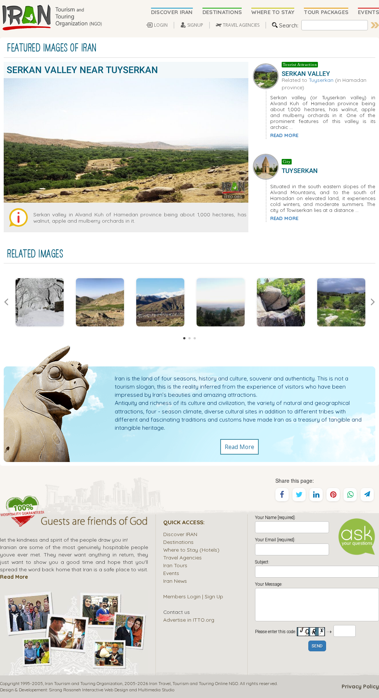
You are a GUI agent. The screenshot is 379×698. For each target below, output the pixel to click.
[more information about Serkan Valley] (267, 75)
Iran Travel (160, 683)
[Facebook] (282, 494)
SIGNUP (195, 25)
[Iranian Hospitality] (74, 522)
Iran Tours (175, 565)
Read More (239, 447)
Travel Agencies (182, 557)
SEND (317, 646)
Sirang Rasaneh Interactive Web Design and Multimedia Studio (111, 689)
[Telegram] (367, 494)
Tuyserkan (321, 80)
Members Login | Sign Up (193, 596)
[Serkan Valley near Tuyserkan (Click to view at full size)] (39, 302)
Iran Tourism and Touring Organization (84, 683)
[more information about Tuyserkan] (267, 166)
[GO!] (375, 25)
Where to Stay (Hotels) (191, 549)
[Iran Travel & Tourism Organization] (52, 17)
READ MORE (284, 135)
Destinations (178, 542)
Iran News (175, 581)
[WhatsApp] (350, 494)
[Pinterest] (333, 494)
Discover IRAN (180, 534)
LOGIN (161, 25)
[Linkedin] (316, 494)
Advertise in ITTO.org (188, 619)
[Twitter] (299, 494)
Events (171, 573)
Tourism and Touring (193, 683)
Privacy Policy (360, 686)
